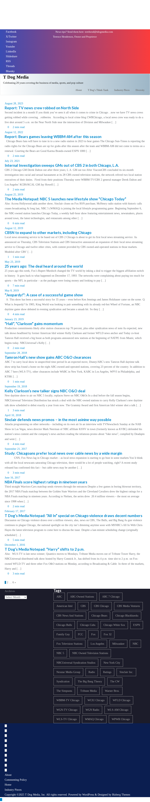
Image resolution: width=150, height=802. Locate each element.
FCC (80, 634)
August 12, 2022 (14, 132)
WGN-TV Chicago (66, 709)
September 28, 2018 (16, 352)
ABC (59, 596)
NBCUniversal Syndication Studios (75, 662)
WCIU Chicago (96, 700)
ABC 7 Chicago (111, 596)
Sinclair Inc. (126, 672)
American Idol (64, 606)
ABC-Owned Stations (82, 596)
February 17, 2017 (15, 511)
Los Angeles (97, 643)
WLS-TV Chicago (66, 719)
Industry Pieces (13, 789)
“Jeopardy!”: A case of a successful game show (44, 295)
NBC (135, 643)
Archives (10, 591)
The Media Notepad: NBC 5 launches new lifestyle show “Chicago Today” (65, 199)
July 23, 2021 (12, 161)
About (8, 774)
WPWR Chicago (121, 719)
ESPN (136, 625)
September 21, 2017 (16, 448)
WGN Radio (92, 709)
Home (8, 784)
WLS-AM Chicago (117, 709)
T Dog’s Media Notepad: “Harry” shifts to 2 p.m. (44, 549)
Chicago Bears (99, 615)
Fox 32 (108, 634)
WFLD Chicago (121, 700)
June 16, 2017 (12, 477)
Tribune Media (88, 690)
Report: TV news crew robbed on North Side (42, 108)
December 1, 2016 (15, 544)
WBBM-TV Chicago (67, 700)
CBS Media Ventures (128, 606)
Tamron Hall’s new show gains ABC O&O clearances (48, 357)
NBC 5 (60, 653)
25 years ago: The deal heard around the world (44, 266)
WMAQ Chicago (94, 719)
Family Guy (63, 634)
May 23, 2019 (12, 261)
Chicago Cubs (87, 625)
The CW (115, 681)
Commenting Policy (16, 779)
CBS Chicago (101, 606)
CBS (83, 606)
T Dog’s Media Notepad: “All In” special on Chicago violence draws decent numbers (73, 515)
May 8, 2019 (12, 290)
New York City (112, 662)
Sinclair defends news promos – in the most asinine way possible (58, 419)
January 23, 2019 (14, 319)
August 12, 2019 (14, 228)
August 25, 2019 (14, 194)
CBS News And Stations (69, 615)
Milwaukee (118, 643)
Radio (91, 672)
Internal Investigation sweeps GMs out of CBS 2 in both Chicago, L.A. (62, 165)
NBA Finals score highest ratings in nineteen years (46, 482)
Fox (93, 634)
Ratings (107, 672)
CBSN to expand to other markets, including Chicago (48, 232)
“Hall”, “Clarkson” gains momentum (34, 323)
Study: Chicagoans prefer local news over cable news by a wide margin (63, 453)
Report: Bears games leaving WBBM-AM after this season (53, 136)
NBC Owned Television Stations (90, 653)
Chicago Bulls (64, 625)
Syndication (63, 681)
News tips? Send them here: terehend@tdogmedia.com (84, 31)
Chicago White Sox (114, 625)
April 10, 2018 (13, 415)
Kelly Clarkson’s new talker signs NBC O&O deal (45, 391)
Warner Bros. (112, 690)
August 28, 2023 (14, 103)
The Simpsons (64, 690)
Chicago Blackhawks (126, 615)
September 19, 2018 (16, 386)
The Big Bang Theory (90, 681)
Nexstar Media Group (68, 672)
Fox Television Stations (69, 643)
